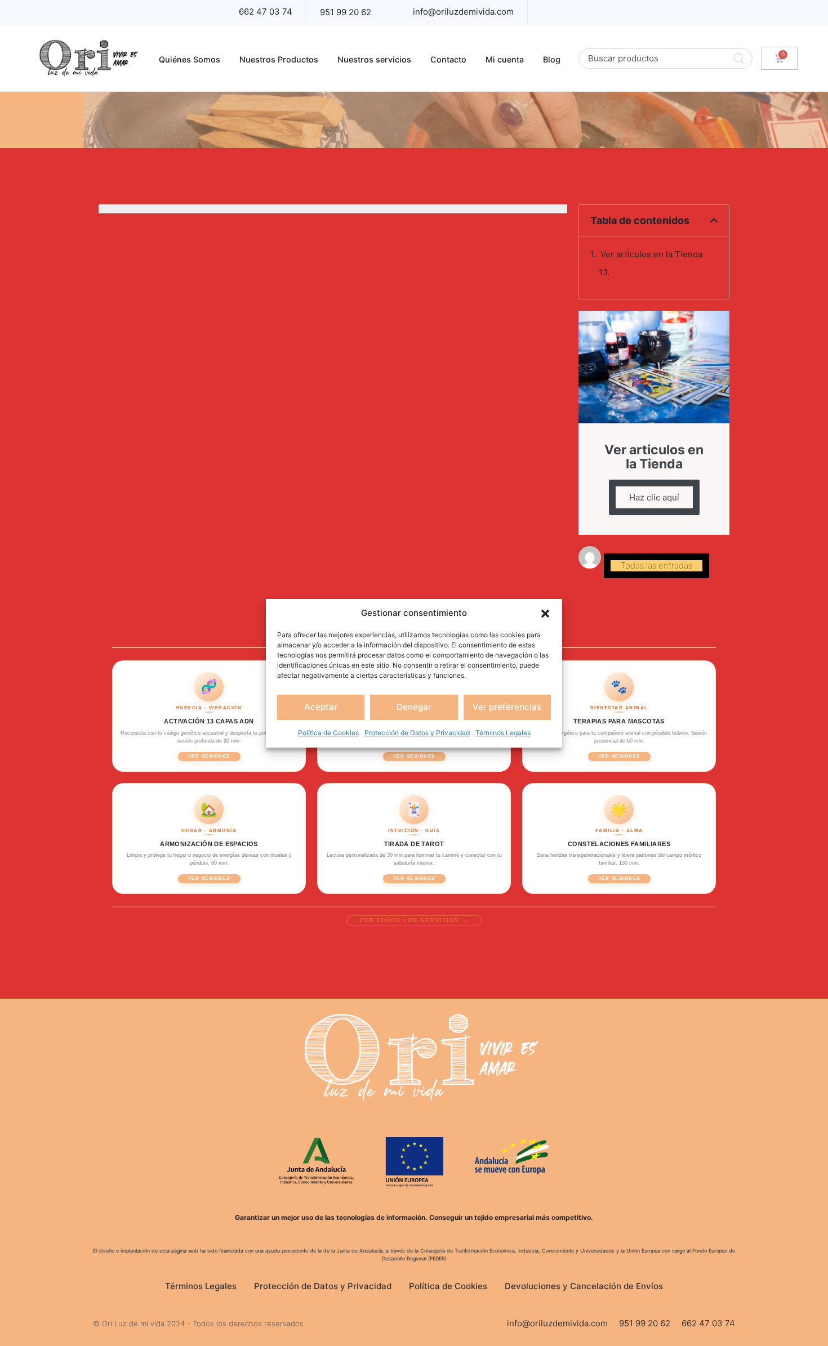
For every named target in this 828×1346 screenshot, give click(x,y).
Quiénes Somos (189, 59)
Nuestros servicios (374, 59)
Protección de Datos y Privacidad (417, 732)
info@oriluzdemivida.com (463, 11)
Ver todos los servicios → (414, 920)
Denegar (414, 706)
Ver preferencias (507, 706)
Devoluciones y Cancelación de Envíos (584, 1286)
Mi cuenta (505, 59)
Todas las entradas (656, 565)
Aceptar (320, 706)
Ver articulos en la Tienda (651, 254)
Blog (551, 59)
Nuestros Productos (278, 59)
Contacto (448, 59)
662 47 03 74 (265, 11)
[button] (545, 613)
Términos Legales (503, 732)
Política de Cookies (328, 732)
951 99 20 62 (345, 12)
